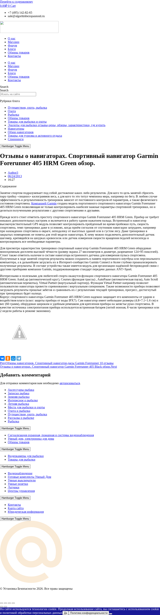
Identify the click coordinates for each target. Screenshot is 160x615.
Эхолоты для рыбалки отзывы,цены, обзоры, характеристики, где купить (56, 125)
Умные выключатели (22, 480)
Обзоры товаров (18, 52)
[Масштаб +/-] (1, 603)
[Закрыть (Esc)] (13, 603)
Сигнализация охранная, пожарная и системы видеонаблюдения (51, 435)
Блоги (12, 49)
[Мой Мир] (13, 358)
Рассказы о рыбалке (21, 417)
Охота (12, 111)
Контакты (14, 56)
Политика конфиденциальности (89, 612)
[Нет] (110, 613)
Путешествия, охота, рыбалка (27, 107)
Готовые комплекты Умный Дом (29, 476)
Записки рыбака (18, 393)
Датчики (13, 487)
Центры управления (21, 491)
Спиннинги (16, 139)
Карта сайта (16, 508)
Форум (12, 45)
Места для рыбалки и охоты (26, 407)
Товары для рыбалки (21, 459)
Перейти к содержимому (16, 1)
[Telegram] (18, 358)
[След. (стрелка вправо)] (5, 606)
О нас (11, 38)
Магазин (13, 42)
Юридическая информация (26, 511)
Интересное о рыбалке (23, 400)
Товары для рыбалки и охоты (27, 121)
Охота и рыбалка (19, 410)
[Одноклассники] (7, 358)
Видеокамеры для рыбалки (26, 456)
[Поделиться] (9, 603)
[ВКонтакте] (2, 358)
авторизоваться (70, 383)
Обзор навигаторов (21, 132)
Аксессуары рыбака (21, 389)
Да (65, 612)
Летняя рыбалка (18, 403)
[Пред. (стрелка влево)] (1, 606)
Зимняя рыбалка (18, 396)
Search (4, 86)
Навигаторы (16, 128)
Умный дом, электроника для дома (31, 438)
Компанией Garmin (44, 203)
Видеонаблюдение (20, 473)
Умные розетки (18, 483)
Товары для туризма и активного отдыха (35, 135)
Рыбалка (13, 114)
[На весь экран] (5, 603)
